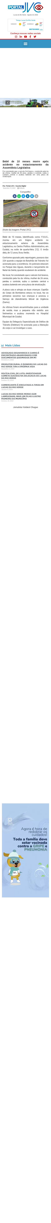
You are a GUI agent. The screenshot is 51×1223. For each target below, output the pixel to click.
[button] (26, 44)
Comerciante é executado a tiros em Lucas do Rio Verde (22, 386)
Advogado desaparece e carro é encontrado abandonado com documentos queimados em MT (20, 355)
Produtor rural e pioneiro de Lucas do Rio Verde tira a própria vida (24, 365)
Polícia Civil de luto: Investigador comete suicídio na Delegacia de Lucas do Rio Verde (23, 375)
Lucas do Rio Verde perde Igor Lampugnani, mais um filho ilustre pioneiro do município (21, 396)
